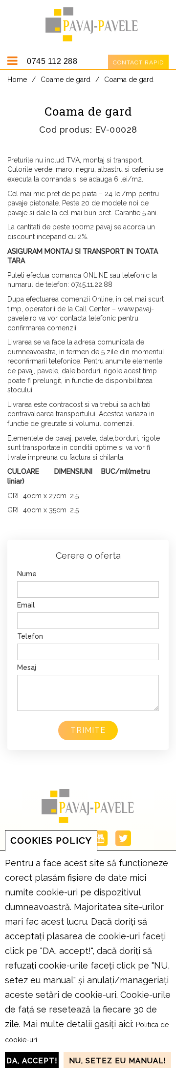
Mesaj (26, 667)
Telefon (30, 636)
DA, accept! (31, 1060)
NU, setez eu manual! (117, 1060)
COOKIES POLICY (51, 840)
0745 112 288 (52, 61)
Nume (27, 574)
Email (26, 605)
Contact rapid (138, 62)
